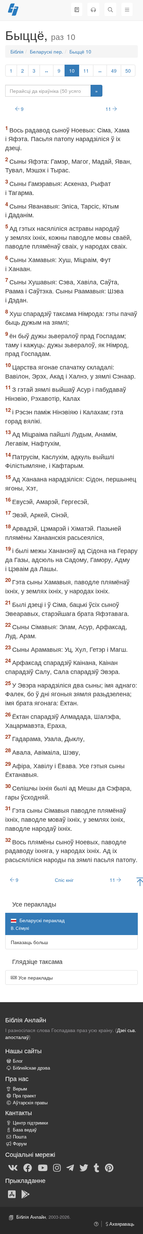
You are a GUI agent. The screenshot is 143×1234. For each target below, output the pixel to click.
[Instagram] (57, 1167)
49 (114, 70)
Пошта (19, 1137)
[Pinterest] (109, 1167)
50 (128, 70)
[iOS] (12, 1193)
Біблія (17, 51)
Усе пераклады (35, 977)
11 (86, 70)
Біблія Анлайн (31, 1217)
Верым (20, 1089)
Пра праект (24, 1096)
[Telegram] (70, 1167)
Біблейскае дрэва (31, 1068)
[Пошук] (110, 9)
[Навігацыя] (127, 9)
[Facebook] (27, 1167)
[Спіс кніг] (76, 9)
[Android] (25, 1193)
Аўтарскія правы (30, 1102)
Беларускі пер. (46, 51)
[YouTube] (43, 1167)
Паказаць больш (29, 942)
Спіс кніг (64, 879)
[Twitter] (83, 1167)
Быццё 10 (80, 51)
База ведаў (25, 1130)
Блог (18, 1061)
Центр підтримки (30, 1123)
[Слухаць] (93, 9)
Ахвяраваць (121, 1224)
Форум (20, 1143)
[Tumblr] (96, 1167)
